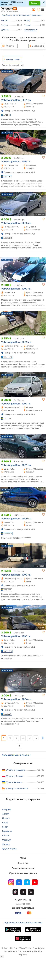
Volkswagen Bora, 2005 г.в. (16, 223)
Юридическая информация (23, 873)
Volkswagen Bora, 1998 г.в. (16, 636)
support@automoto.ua (23, 907)
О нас (23, 858)
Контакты (23, 863)
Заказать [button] (35, 3)
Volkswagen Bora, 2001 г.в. (16, 100)
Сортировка (38, 46)
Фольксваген (24, 15)
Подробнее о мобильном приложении (23, 922)
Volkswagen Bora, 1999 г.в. (16, 161)
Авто (15, 15)
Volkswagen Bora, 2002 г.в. (16, 342)
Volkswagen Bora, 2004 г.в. (16, 699)
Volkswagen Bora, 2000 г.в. (16, 518)
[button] (43, 9)
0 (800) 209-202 (23, 900)
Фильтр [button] (10, 46)
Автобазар (6, 15)
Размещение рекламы (23, 868)
